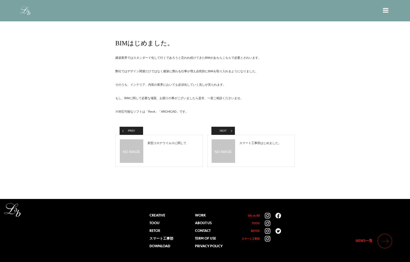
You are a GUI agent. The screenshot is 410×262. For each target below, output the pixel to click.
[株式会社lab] (12, 210)
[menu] (386, 10)
